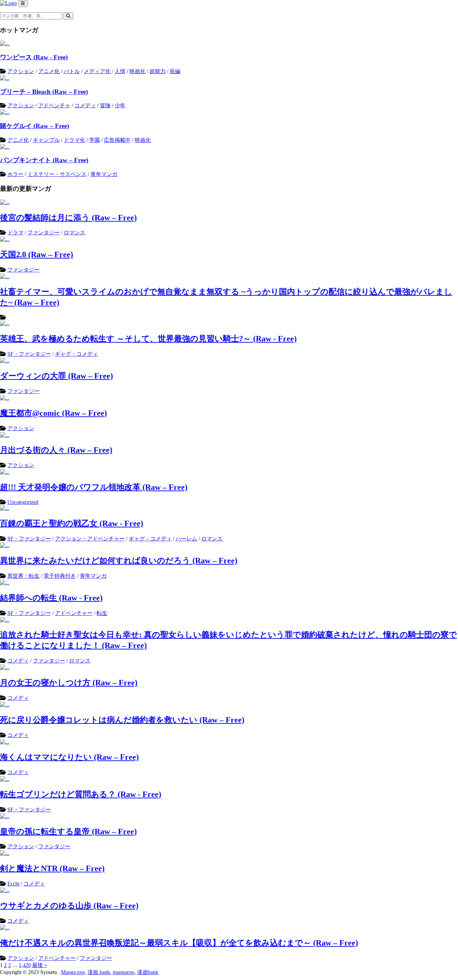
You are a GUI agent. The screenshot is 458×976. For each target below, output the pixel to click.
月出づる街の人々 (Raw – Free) (56, 450)
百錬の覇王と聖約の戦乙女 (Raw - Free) (71, 523)
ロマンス (74, 232)
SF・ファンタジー (29, 354)
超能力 (158, 71)
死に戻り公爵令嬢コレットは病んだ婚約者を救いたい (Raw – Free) (122, 719)
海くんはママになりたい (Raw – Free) (69, 757)
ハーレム (186, 538)
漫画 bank (99, 972)
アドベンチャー (74, 613)
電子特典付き (60, 576)
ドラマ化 (74, 140)
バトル (72, 71)
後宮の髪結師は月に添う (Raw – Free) (68, 217)
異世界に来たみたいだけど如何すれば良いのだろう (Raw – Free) (118, 560)
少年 (120, 105)
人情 (120, 71)
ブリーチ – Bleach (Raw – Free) (44, 91)
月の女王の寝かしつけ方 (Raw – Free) (68, 682)
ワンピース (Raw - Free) (34, 57)
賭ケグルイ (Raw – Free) (34, 125)
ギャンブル (46, 140)
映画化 (137, 71)
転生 (102, 613)
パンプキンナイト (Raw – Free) (44, 160)
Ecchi (13, 883)
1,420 (25, 965)
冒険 (105, 105)
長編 (175, 71)
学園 (94, 140)
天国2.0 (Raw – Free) (36, 254)
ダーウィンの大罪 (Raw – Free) (56, 375)
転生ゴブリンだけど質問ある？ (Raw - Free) (80, 794)
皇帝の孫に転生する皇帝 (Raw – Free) (68, 831)
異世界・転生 (23, 576)
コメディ (85, 105)
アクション (20, 71)
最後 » (39, 965)
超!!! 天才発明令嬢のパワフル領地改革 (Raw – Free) (93, 487)
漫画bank (147, 972)
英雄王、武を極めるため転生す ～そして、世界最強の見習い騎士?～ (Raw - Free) (148, 338)
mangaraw (123, 972)
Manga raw (73, 972)
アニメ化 (49, 71)
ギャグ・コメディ (76, 354)
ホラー (15, 174)
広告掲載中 (117, 140)
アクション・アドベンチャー (90, 538)
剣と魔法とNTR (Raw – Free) (52, 868)
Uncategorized (22, 502)
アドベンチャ (54, 105)
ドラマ (15, 232)
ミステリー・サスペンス (57, 174)
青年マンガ (104, 174)
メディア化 (97, 71)
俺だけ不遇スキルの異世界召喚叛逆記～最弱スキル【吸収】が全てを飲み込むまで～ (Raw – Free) (179, 942)
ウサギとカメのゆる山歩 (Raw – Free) (69, 905)
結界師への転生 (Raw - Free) (51, 597)
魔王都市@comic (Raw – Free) (53, 413)
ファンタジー (43, 232)
